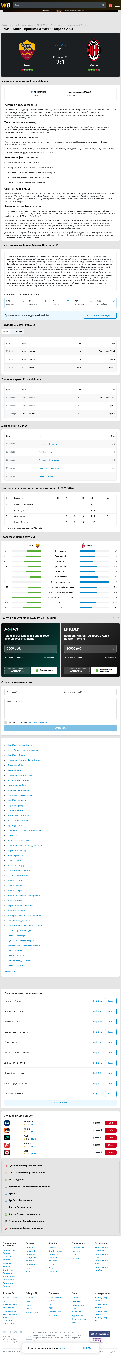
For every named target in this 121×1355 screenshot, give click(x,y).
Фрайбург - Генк (15, 825)
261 (34, 1139)
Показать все (11, 972)
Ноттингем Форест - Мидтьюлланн (25, 845)
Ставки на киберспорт (8, 1322)
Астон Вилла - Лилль (18, 820)
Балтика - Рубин (12, 1001)
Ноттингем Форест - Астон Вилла (24, 760)
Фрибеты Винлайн (53, 1259)
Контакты (76, 1301)
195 (34, 1154)
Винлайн (30, 1264)
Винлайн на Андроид (9, 1251)
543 (34, 1124)
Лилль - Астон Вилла (18, 875)
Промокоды (78, 1247)
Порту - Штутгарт (16, 805)
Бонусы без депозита (20, 1207)
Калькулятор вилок (101, 1306)
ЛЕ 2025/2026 (60, 45)
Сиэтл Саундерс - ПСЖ (15, 1083)
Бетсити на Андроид (8, 1284)
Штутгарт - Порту (16, 865)
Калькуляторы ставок (102, 1299)
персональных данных (38, 722)
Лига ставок (32, 1312)
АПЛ (51, 1308)
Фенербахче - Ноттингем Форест (24, 946)
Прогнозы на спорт (55, 1299)
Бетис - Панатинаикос (19, 815)
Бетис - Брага (14, 770)
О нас (75, 1298)
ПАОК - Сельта (15, 951)
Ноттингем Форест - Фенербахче (24, 896)
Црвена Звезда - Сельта (19, 961)
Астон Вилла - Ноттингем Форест (24, 750)
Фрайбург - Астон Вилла (20, 745)
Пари (28, 1268)
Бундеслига (55, 1312)
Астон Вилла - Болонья (19, 780)
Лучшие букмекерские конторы (25, 1166)
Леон (28, 1272)
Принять (87, 1348)
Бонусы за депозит (31, 1259)
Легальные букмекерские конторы (27, 1173)
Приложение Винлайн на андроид (26, 1221)
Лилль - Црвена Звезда (19, 931)
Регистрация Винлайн (101, 1249)
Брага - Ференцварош (19, 840)
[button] (113, 618)
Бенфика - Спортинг (14, 1094)
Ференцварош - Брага (19, 850)
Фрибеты (13, 1193)
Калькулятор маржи (101, 1312)
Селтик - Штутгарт (16, 936)
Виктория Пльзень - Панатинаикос (25, 916)
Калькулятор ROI (101, 1319)
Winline (28, 1129)
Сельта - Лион (15, 860)
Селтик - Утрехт (15, 966)
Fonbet (27, 1144)
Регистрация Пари (101, 1255)
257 (34, 1132)
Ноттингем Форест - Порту (21, 775)
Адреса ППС (78, 1315)
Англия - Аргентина (14, 1011)
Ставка (110, 1001)
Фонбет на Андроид (8, 1271)
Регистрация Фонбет (101, 1269)
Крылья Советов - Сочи (16, 1032)
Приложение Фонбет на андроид (26, 1228)
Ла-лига (53, 1315)
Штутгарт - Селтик (16, 911)
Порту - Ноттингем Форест (21, 795)
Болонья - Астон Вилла (19, 790)
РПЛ (51, 1304)
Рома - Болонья (15, 810)
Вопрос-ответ (78, 1305)
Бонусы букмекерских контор (24, 1214)
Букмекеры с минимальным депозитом (29, 1186)
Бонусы (29, 1247)
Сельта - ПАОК (15, 886)
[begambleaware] (99, 1334)
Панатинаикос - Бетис (19, 870)
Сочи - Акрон (10, 1042)
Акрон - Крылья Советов (16, 1052)
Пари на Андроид (7, 1258)
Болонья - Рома (15, 880)
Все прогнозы (60, 1102)
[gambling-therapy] (96, 1339)
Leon (26, 1151)
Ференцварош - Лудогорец (21, 906)
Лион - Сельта (15, 835)
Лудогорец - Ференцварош (21, 941)
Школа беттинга (76, 1310)
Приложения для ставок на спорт (10, 1314)
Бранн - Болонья (16, 956)
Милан (19, 331)
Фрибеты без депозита (20, 1200)
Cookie (62, 1348)
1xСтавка (28, 1121)
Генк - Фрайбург (15, 855)
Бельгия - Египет (12, 1021)
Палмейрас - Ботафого (15, 1073)
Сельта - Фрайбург (17, 785)
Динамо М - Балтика (14, 1063)
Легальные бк (10, 1298)
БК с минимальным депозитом (10, 1304)
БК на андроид (16, 1180)
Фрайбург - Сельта (17, 800)
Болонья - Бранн (16, 891)
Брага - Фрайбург (16, 765)
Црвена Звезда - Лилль (19, 921)
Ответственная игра (79, 1320)
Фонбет (53, 1272)
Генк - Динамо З (16, 901)
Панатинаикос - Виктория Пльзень (25, 926)
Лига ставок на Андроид (9, 1278)
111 (34, 1146)
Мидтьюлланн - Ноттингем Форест (25, 830)
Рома (5, 331)
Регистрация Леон (101, 1262)
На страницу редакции (98, 315)
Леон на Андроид (7, 1265)
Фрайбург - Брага (16, 755)
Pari (26, 1136)
